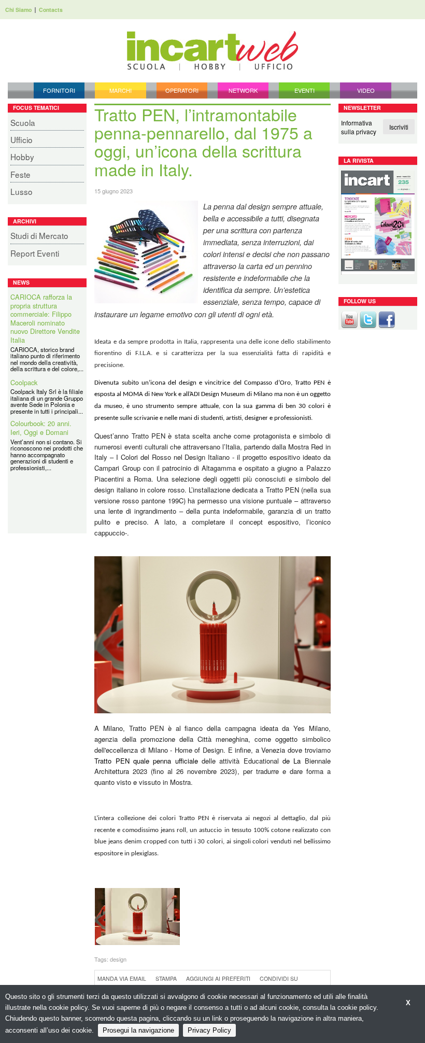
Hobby (22, 156)
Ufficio (21, 139)
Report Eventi (34, 253)
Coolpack (23, 382)
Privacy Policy (209, 1030)
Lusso (21, 191)
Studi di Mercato (39, 235)
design (118, 959)
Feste (20, 174)
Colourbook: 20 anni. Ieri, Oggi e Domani (41, 427)
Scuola (22, 122)
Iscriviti (398, 126)
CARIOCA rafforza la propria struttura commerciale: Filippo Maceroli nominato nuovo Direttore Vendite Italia (45, 319)
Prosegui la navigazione (138, 1030)
